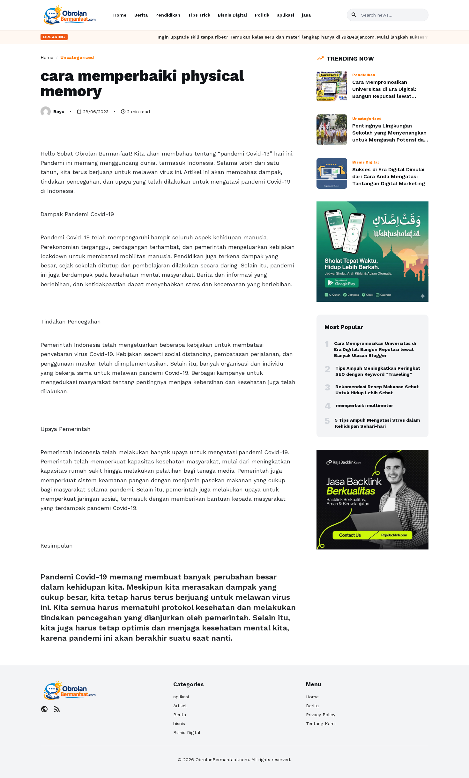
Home (120, 15)
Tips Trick (199, 15)
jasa (306, 15)
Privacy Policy (320, 714)
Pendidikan (167, 15)
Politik (262, 15)
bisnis (179, 723)
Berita (141, 15)
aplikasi (285, 15)
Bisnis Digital (232, 15)
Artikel (180, 705)
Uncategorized (77, 57)
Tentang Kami (321, 723)
